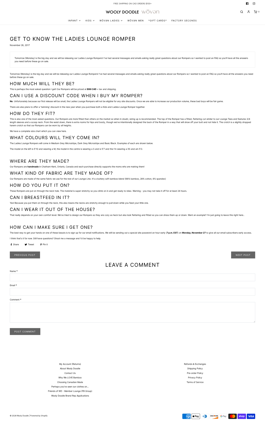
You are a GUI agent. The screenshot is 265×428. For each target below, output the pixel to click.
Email (13, 285)
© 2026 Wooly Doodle (19, 415)
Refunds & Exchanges (195, 364)
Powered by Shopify (39, 415)
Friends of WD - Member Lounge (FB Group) (70, 391)
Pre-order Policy (195, 373)
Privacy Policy (195, 377)
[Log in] (248, 11)
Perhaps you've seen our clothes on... (70, 386)
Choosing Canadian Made (70, 382)
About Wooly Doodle (70, 368)
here (63, 131)
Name (14, 271)
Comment (15, 299)
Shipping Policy (195, 368)
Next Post (243, 255)
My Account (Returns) (70, 364)
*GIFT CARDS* (157, 20)
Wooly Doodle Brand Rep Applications (70, 395)
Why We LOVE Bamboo (70, 377)
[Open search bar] (241, 12)
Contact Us (70, 373)
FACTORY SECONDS (184, 20)
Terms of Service (195, 382)
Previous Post (24, 255)
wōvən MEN (135, 20)
